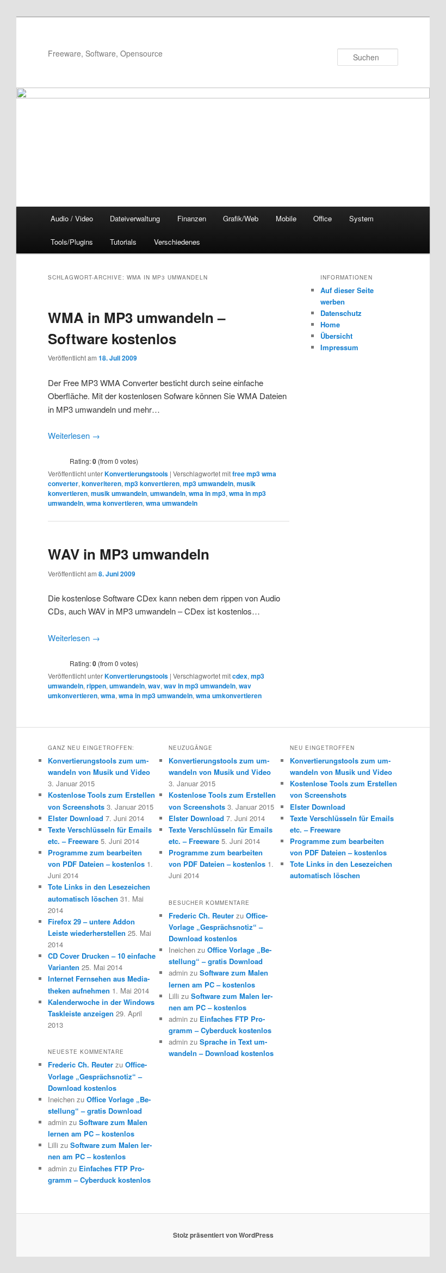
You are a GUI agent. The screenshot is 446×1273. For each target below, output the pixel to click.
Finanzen (191, 218)
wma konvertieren (114, 503)
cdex (239, 676)
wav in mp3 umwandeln (200, 686)
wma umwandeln (171, 503)
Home (330, 324)
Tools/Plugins (72, 242)
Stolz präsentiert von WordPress (223, 1235)
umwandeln (167, 493)
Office (322, 218)
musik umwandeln (119, 493)
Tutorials (123, 242)
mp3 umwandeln (208, 483)
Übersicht (336, 336)
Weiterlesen (74, 435)
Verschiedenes (177, 242)
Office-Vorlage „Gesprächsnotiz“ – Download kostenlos (97, 1075)
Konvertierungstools (136, 474)
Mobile (286, 218)
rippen (96, 686)
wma (108, 695)
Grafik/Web (240, 218)
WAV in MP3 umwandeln (128, 554)
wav (154, 686)
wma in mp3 (207, 493)
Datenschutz (341, 313)
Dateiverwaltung (135, 218)
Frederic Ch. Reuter (80, 1064)
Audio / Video (72, 218)
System (361, 218)
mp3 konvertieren (152, 483)
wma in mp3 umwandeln (156, 695)
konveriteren (101, 483)
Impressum (339, 347)
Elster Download (75, 818)
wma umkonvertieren (229, 695)
